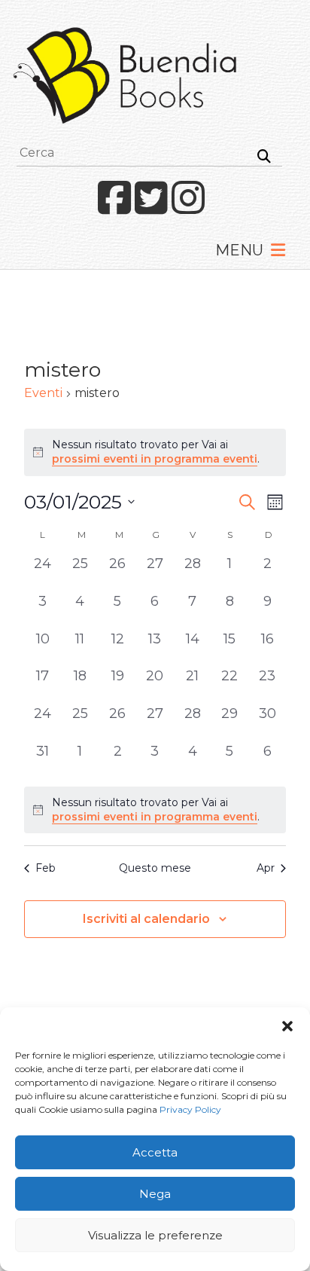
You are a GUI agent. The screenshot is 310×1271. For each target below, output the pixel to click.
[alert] (155, 810)
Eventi (43, 393)
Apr (266, 868)
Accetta (155, 1152)
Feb (45, 868)
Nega (155, 1194)
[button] (287, 1026)
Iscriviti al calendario (146, 919)
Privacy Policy (190, 1109)
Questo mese (155, 868)
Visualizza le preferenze (155, 1235)
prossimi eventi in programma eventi (154, 459)
